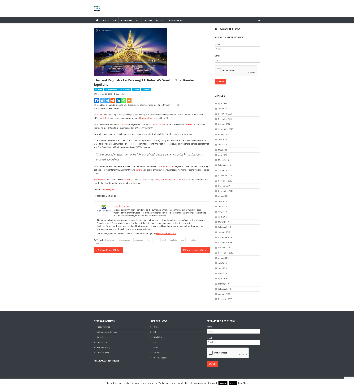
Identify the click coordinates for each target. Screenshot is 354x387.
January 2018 (224, 294)
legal (164, 240)
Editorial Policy (103, 347)
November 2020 (225, 119)
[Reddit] (112, 100)
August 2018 (224, 258)
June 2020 (222, 145)
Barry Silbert (99, 179)
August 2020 (224, 134)
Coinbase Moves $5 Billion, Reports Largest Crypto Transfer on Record (110, 250)
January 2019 (224, 232)
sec (182, 240)
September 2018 (225, 253)
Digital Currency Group (167, 179)
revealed (188, 124)
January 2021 (224, 109)
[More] (129, 100)
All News (98, 89)
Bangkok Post (146, 118)
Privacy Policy (103, 353)
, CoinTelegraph (108, 189)
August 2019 (224, 196)
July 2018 (222, 263)
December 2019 (225, 176)
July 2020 (222, 139)
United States (168, 166)
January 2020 (224, 170)
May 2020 (222, 150)
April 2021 (222, 103)
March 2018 (223, 284)
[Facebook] (96, 100)
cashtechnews (122, 94)
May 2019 (222, 212)
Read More (243, 383)
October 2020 (224, 124)
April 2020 (222, 155)
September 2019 (225, 191)
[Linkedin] (118, 100)
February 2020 (224, 165)
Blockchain (126, 20)
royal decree (123, 124)
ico (148, 240)
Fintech (148, 20)
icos (156, 240)
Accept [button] (223, 383)
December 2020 (225, 114)
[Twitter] (102, 100)
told (179, 179)
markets (173, 240)
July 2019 (222, 201)
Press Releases (175, 20)
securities (192, 240)
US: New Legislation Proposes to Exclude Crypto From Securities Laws (196, 250)
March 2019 (223, 222)
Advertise (101, 337)
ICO (114, 20)
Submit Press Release (107, 332)
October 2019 (224, 186)
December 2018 (225, 237)
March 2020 (223, 160)
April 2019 (222, 217)
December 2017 (225, 299)
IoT (137, 20)
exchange (139, 240)
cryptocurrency (158, 124)
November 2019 (225, 181)
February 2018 (224, 289)
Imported (146, 89)
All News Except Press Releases (118, 89)
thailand (99, 243)
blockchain (128, 179)
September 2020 (225, 129)
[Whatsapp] (123, 100)
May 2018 (222, 273)
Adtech (159, 20)
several (139, 170)
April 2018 (222, 278)
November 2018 (225, 242)
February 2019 (224, 227)
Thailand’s (98, 115)
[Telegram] (107, 100)
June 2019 (222, 206)
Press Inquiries (103, 327)
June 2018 (222, 268)
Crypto (105, 20)
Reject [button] (232, 383)
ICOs (105, 118)
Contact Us (102, 342)
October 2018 (224, 248)
